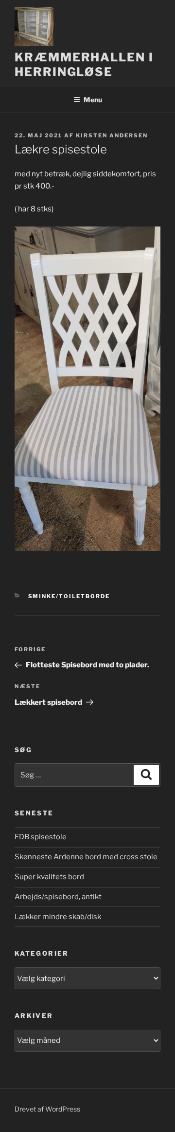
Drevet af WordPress (47, 1109)
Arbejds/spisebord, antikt (58, 896)
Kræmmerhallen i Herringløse (84, 64)
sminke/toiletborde (69, 596)
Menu (93, 99)
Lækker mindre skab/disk (58, 916)
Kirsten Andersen (112, 135)
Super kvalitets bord (49, 876)
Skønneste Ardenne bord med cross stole (86, 856)
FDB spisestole (41, 836)
